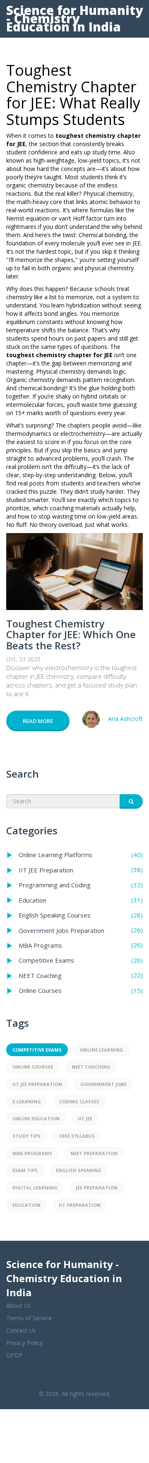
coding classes (79, 1101)
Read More (38, 721)
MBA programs (32, 1153)
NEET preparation (94, 1153)
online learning (101, 1050)
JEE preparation (97, 1187)
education (26, 1205)
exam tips (25, 1170)
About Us (18, 1305)
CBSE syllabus (77, 1136)
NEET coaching (91, 1067)
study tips (26, 1136)
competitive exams (37, 1050)
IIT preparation (80, 1205)
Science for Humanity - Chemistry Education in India (74, 18)
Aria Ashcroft (125, 719)
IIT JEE (85, 1118)
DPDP (14, 1355)
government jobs (103, 1084)
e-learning (26, 1101)
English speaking (78, 1170)
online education (36, 1118)
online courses (32, 1067)
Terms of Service (29, 1318)
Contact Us (21, 1330)
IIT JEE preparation (37, 1084)
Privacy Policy (24, 1343)
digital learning (35, 1187)
